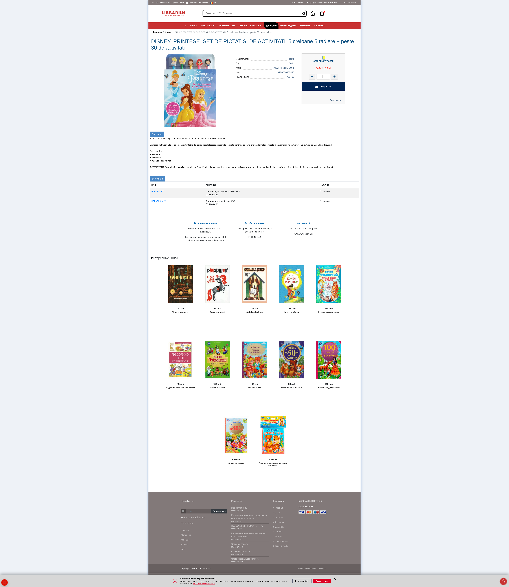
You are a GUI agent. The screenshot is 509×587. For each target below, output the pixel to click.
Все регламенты (239, 507)
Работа (204, 2)
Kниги (168, 32)
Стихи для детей (217, 312)
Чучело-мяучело (180, 312)
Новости (166, 2)
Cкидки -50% (281, 546)
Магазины (179, 2)
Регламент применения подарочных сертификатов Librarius (249, 517)
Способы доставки (240, 551)
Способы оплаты (239, 544)
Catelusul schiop (254, 312)
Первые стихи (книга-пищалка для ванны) (273, 464)
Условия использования (307, 568)
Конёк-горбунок (291, 312)
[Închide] (334, 578)
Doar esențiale (302, 581)
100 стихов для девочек (329, 387)
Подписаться (219, 511)
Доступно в (335, 100)
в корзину (325, 86)
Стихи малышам (254, 387)
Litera (291, 58)
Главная (157, 32)
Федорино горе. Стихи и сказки (180, 387)
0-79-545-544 (297, 2)
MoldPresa (206, 568)
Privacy (322, 568)
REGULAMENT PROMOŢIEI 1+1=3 (247, 525)
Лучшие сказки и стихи (328, 312)
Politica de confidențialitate (204, 583)
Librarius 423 (157, 191)
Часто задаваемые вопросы (245, 558)
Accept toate (322, 581)
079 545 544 (187, 523)
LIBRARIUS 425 (158, 201)
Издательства (281, 541)
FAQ (183, 549)
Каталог (278, 531)
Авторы (278, 536)
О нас (277, 512)
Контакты (192, 2)
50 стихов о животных (291, 387)
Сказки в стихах (217, 387)
